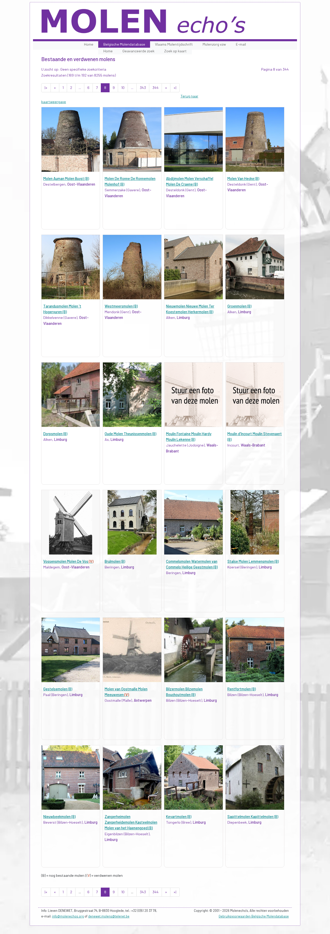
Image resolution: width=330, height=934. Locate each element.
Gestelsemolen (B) (57, 689)
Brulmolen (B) (115, 561)
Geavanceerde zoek (138, 51)
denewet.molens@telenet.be (108, 916)
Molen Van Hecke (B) (243, 178)
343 (143, 87)
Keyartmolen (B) (178, 816)
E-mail (241, 44)
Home (88, 44)
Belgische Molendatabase (124, 44)
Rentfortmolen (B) (241, 689)
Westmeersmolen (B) (121, 306)
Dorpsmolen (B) (55, 434)
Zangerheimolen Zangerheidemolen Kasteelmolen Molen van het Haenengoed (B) (131, 822)
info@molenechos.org (68, 916)
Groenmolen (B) (239, 306)
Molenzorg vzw (214, 44)
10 (123, 87)
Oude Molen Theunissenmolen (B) (130, 434)
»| (175, 87)
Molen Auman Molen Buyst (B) (66, 178)
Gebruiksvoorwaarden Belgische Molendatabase (254, 916)
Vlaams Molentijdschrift (174, 44)
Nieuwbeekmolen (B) (59, 816)
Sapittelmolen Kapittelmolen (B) (252, 816)
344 (155, 87)
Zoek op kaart (175, 51)
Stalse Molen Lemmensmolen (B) (253, 561)
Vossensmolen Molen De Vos (68, 561)
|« (46, 87)
